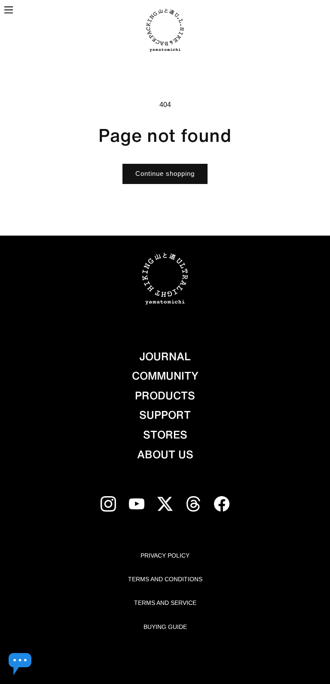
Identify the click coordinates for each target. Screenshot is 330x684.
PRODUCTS (165, 395)
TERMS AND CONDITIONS (165, 579)
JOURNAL (165, 356)
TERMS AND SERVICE (165, 602)
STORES (165, 434)
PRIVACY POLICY (165, 555)
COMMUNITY (165, 376)
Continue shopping (165, 173)
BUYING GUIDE (165, 626)
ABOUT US (165, 454)
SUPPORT (165, 415)
